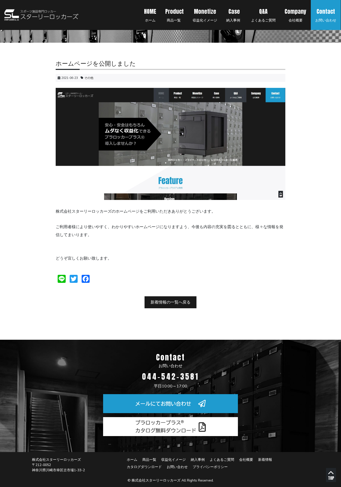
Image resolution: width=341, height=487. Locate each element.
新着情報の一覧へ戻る (170, 302)
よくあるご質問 (263, 15)
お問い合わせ (325, 15)
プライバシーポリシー (210, 467)
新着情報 (265, 459)
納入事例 (233, 15)
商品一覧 (174, 15)
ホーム (150, 15)
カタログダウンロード (144, 467)
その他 (88, 78)
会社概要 (295, 15)
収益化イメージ (205, 15)
